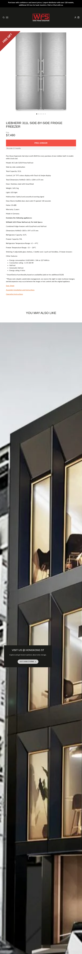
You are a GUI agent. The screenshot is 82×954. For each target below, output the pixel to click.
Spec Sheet (10, 286)
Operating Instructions (14, 294)
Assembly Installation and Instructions (20, 290)
